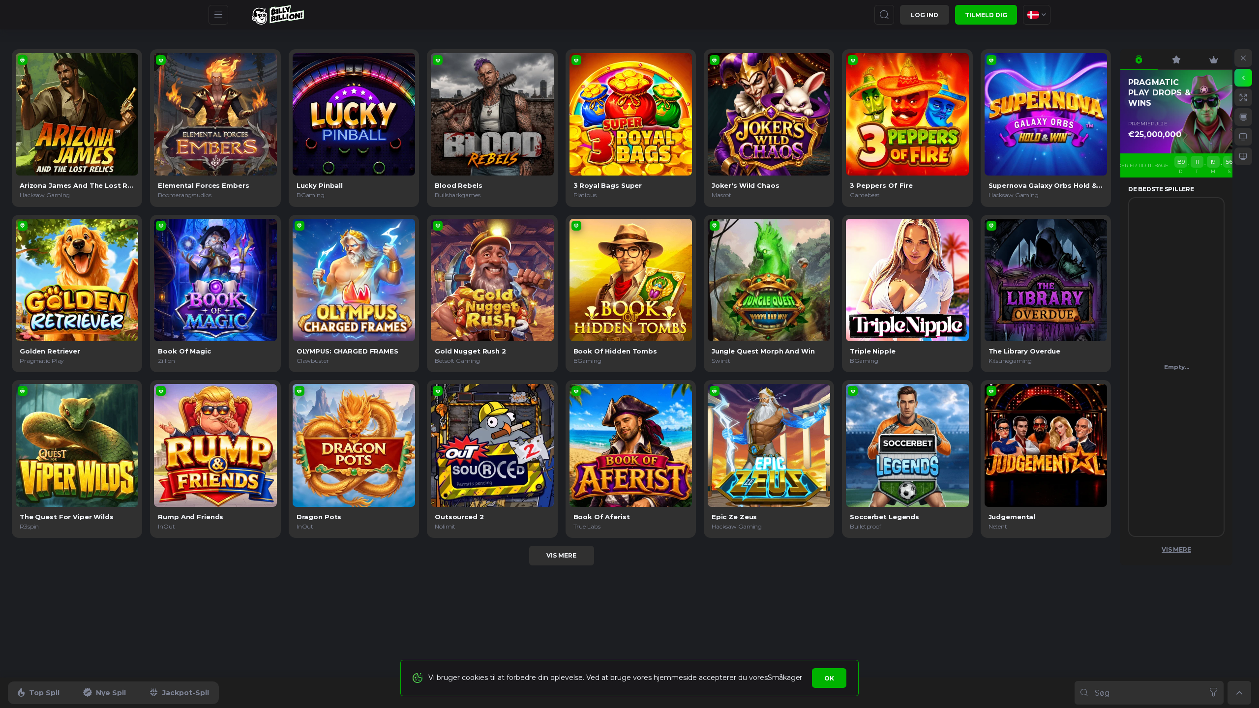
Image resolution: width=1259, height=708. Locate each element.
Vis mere (561, 555)
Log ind (924, 15)
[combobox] (1036, 15)
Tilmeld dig (986, 15)
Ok (829, 678)
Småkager (785, 677)
